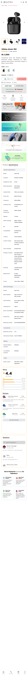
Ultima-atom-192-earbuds (12, 5)
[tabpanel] (14, 91)
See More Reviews (14, 420)
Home (2, 5)
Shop (6, 5)
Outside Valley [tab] (20, 85)
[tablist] (14, 85)
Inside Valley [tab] (8, 85)
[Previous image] (3, 22)
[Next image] (24, 22)
